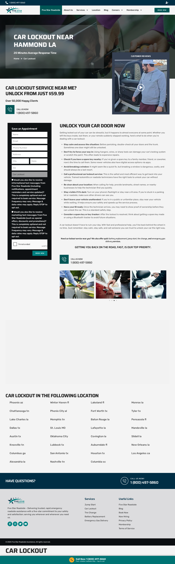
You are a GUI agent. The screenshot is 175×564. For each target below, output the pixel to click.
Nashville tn (57, 461)
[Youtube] (25, 524)
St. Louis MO (57, 427)
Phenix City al (58, 410)
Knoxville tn (17, 444)
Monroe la (137, 402)
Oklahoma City (59, 436)
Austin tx (15, 436)
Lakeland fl (97, 402)
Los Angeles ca (140, 453)
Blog (106, 10)
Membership (133, 10)
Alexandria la (17, 461)
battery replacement (118, 238)
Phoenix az (16, 402)
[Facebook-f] (10, 524)
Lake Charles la (19, 419)
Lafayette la (98, 427)
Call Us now (22, 109)
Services (80, 10)
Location (96, 10)
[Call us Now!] (124, 481)
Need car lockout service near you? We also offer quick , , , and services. (113, 240)
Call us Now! (137, 478)
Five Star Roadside (51, 10)
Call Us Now (77, 259)
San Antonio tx (59, 453)
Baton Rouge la (100, 419)
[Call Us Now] (64, 259)
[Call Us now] (10, 109)
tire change (142, 238)
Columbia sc (98, 461)
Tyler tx (136, 410)
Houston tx (98, 453)
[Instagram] (15, 524)
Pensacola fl (138, 419)
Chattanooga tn (19, 410)
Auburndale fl (99, 444)
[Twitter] (20, 524)
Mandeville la (139, 427)
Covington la (98, 436)
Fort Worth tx (99, 410)
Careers (116, 10)
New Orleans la (140, 444)
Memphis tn (57, 419)
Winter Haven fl (59, 402)
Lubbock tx (57, 444)
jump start (132, 238)
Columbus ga (17, 453)
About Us (68, 10)
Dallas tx (15, 427)
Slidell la (136, 436)
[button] (109, 300)
